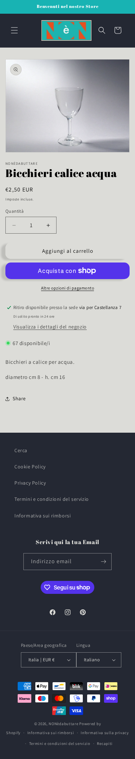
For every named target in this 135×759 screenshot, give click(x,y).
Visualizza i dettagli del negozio (50, 326)
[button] (14, 30)
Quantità (14, 211)
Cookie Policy (30, 466)
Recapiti (105, 743)
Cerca (20, 450)
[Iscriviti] (103, 561)
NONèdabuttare (63, 723)
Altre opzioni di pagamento (67, 288)
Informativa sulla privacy (105, 732)
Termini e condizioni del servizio (51, 499)
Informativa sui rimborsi (42, 515)
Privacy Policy (30, 483)
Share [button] (19, 398)
